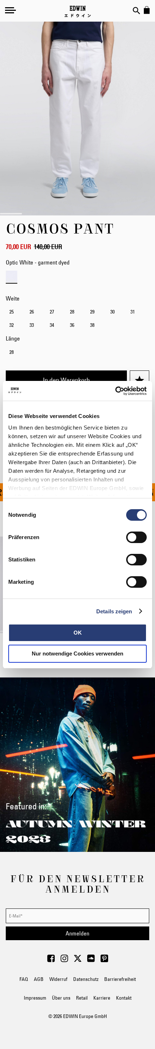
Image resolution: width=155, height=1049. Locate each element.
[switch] (136, 538)
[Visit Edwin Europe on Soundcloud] (91, 960)
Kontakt (124, 998)
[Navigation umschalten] (10, 10)
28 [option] (72, 311)
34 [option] (52, 325)
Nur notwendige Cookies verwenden (77, 653)
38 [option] (92, 325)
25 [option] (11, 311)
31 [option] (132, 311)
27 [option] (52, 311)
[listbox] (77, 319)
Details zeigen (114, 611)
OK (78, 633)
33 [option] (32, 325)
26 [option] (32, 311)
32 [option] (11, 325)
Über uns (61, 998)
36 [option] (72, 325)
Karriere (101, 998)
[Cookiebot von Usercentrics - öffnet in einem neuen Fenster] (115, 391)
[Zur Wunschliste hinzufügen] (139, 380)
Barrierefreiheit (120, 979)
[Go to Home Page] (78, 11)
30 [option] (112, 311)
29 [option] (92, 311)
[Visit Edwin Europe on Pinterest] (104, 960)
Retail (82, 998)
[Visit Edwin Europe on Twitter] (77, 960)
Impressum (35, 998)
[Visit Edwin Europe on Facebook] (51, 960)
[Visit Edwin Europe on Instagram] (64, 960)
